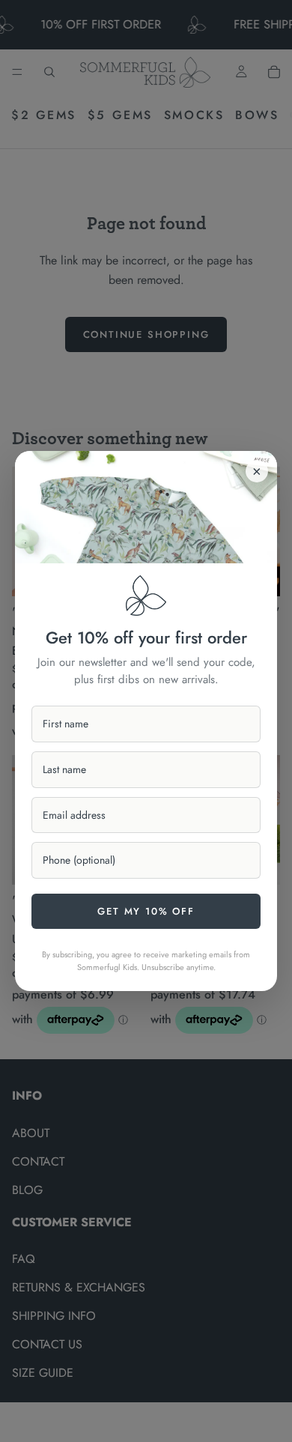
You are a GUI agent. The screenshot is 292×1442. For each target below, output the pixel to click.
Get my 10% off (145, 911)
